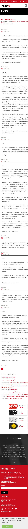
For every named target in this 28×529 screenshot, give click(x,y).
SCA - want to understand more (14, 398)
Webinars (6, 511)
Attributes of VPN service (9, 377)
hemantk (3, 391)
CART (23, 1)
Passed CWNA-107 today (9, 379)
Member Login (4, 1)
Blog (2, 511)
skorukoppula (4, 382)
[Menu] (26, 5)
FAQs (10, 511)
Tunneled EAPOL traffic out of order (17, 393)
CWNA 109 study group (12, 391)
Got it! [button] (7, 526)
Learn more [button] (5, 522)
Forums (14, 21)
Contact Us (14, 1)
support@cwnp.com (10, 505)
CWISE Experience (13, 389)
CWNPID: (3, 485)
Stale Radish (4, 393)
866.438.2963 (8, 504)
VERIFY (4, 492)
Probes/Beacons (8, 19)
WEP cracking (5, 469)
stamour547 (4, 386)
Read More (13, 468)
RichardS (3, 396)
